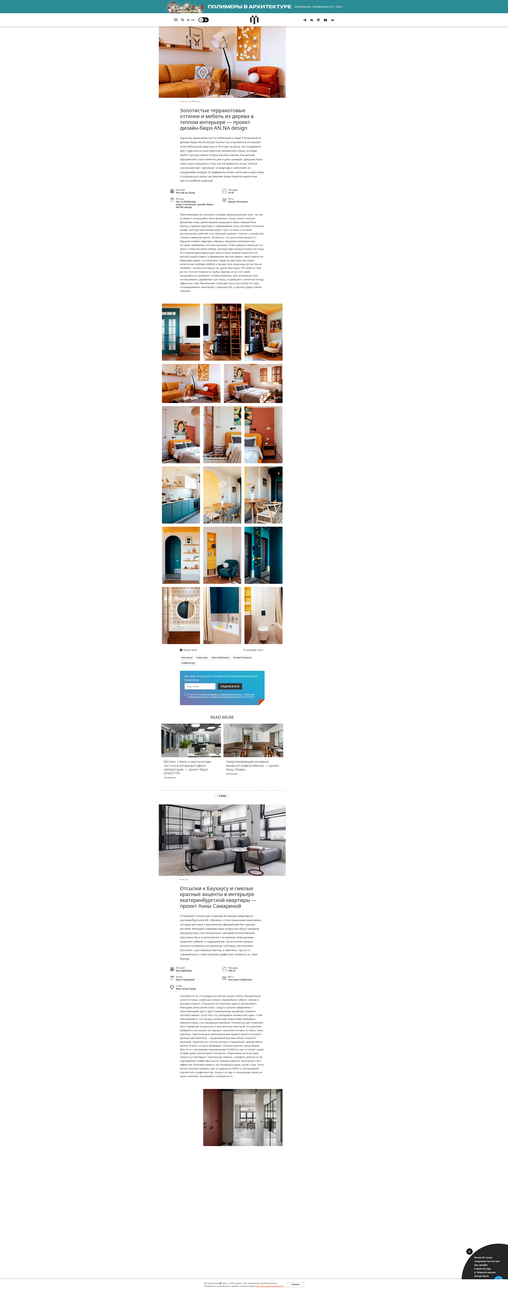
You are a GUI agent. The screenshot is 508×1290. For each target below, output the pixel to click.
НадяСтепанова (243, 657)
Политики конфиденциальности (269, 1286)
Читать (185, 101)
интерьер (187, 657)
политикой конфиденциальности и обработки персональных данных (221, 695)
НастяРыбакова (221, 657)
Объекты (195, 101)
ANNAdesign (189, 663)
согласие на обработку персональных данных (220, 694)
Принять (295, 1285)
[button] (469, 1251)
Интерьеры (170, 778)
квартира (202, 657)
